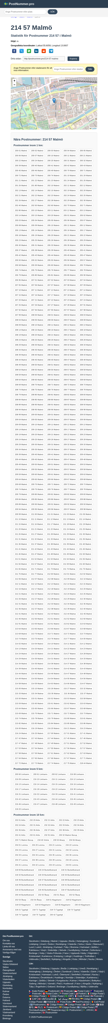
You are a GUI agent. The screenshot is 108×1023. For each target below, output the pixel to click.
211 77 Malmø (37, 574)
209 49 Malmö (21, 464)
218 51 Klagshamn (54, 900)
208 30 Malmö (37, 345)
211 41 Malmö (21, 549)
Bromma (74, 947)
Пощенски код (58, 1010)
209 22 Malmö (70, 434)
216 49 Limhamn (77, 804)
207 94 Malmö (37, 310)
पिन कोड (75, 999)
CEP (70, 996)
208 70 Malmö (37, 385)
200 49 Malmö (53, 170)
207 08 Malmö (70, 285)
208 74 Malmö (21, 390)
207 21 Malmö (37, 300)
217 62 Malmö (70, 753)
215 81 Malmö (86, 718)
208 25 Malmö (37, 340)
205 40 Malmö (70, 250)
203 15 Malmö (37, 215)
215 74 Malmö (21, 718)
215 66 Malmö (53, 708)
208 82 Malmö (70, 395)
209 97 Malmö (70, 509)
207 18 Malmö (70, 295)
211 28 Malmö (53, 534)
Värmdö (51, 983)
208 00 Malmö (37, 315)
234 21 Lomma (55, 845)
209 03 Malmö (86, 415)
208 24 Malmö (21, 340)
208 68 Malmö (86, 380)
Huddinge (78, 956)
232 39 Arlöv (78, 830)
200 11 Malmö (69, 156)
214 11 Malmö (69, 644)
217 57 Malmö (86, 748)
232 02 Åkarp (43, 895)
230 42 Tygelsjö (56, 915)
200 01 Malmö (21, 151)
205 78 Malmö (86, 270)
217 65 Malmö (37, 758)
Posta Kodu (65, 1002)
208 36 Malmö (53, 350)
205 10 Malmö (53, 225)
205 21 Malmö (70, 235)
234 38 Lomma (38, 860)
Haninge (33, 980)
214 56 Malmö (86, 678)
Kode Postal (38, 991)
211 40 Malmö (85, 544)
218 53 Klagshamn (23, 905)
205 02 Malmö (86, 215)
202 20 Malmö (86, 190)
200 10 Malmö (53, 156)
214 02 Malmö (21, 644)
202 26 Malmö (21, 200)
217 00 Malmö (53, 733)
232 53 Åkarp (20, 900)
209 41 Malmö (53, 454)
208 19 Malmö (21, 335)
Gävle (88, 944)
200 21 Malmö (86, 156)
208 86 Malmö (53, 400)
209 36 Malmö (53, 449)
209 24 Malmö (21, 439)
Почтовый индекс (37, 1010)
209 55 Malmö (37, 469)
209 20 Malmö (37, 434)
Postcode (68, 991)
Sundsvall (94, 941)
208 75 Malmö (37, 390)
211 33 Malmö (53, 539)
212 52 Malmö (70, 619)
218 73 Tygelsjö (73, 910)
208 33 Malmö (86, 345)
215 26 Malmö (53, 688)
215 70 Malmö (37, 713)
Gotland (51, 987)
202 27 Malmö (37, 200)
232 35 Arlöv (20, 830)
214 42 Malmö (70, 669)
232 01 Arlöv (20, 820)
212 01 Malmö (69, 574)
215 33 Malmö (21, 693)
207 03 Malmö (70, 280)
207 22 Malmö (53, 300)
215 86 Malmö (86, 723)
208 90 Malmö (37, 405)
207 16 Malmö (37, 295)
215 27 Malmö (70, 688)
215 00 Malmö (21, 688)
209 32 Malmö (70, 444)
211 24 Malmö (69, 529)
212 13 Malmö (53, 584)
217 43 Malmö (37, 738)
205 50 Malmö (21, 260)
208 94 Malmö (21, 410)
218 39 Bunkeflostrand (24, 885)
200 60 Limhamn (22, 774)
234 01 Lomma (21, 845)
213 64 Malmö (21, 629)
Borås (72, 941)
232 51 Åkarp (59, 895)
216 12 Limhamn (77, 779)
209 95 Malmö (37, 509)
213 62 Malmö (70, 624)
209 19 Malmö (21, 434)
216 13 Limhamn (22, 784)
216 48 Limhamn (59, 804)
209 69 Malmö (21, 484)
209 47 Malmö (70, 459)
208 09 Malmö (21, 325)
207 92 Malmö (21, 310)
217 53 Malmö (21, 748)
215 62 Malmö (70, 703)
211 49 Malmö (69, 554)
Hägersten (93, 953)
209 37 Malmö (70, 449)
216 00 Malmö (21, 728)
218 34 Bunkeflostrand (70, 875)
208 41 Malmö (53, 355)
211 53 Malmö (53, 559)
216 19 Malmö (37, 728)
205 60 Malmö (53, 265)
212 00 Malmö (53, 574)
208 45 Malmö (37, 360)
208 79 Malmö (21, 395)
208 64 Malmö (21, 380)
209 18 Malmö (86, 429)
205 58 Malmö (21, 265)
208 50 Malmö (37, 365)
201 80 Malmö (37, 185)
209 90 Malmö (37, 504)
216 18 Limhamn (40, 789)
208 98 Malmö (86, 410)
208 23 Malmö (86, 335)
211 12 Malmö (53, 519)
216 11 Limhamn (59, 779)
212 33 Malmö (53, 604)
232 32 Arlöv (49, 825)
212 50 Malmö (37, 619)
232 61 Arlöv (35, 835)
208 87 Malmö (70, 400)
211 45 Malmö (85, 549)
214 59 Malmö (37, 683)
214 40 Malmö (37, 669)
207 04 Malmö (86, 280)
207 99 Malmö (21, 315)
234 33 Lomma (21, 855)
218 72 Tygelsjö (56, 910)
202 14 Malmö (37, 190)
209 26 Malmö (53, 439)
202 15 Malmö (53, 190)
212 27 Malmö (37, 599)
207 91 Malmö (86, 305)
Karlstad (58, 947)
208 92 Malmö (70, 405)
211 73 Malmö (53, 569)
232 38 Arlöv (64, 830)
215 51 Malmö (37, 698)
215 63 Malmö (86, 703)
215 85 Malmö (70, 723)
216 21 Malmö (70, 728)
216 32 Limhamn (40, 794)
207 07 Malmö (53, 285)
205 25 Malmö (37, 240)
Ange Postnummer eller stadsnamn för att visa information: (33, 69)
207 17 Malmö (53, 295)
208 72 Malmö (70, 385)
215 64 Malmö (21, 708)
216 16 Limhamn (77, 784)
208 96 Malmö (53, 410)
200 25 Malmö (53, 161)
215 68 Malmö (86, 708)
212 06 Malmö (21, 579)
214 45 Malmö (37, 674)
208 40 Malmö (37, 355)
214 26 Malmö (53, 654)
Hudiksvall (68, 983)
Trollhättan (89, 956)
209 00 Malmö (37, 415)
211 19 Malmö (85, 524)
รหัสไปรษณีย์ (47, 999)
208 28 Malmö (86, 340)
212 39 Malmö (70, 609)
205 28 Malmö (70, 240)
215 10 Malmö (37, 688)
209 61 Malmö (53, 474)
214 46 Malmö (53, 674)
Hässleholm (84, 980)
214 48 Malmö (86, 674)
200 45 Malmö (21, 170)
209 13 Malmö (86, 424)
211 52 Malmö (37, 559)
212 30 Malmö (86, 599)
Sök (90, 69)
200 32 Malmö (86, 161)
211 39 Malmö (69, 544)
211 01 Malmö (53, 514)
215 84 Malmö (53, 723)
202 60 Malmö (53, 205)
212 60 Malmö (86, 619)
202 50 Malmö (37, 205)
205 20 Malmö (53, 235)
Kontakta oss (9, 943)
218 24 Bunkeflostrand (47, 870)
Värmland (7, 1003)
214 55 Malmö (70, 678)
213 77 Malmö (70, 639)
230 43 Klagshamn (82, 905)
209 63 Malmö (86, 474)
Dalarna (6, 997)
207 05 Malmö (21, 285)
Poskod (81, 993)
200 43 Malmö (86, 165)
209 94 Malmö (21, 509)
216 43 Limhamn (40, 799)
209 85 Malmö (37, 499)
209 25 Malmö (37, 439)
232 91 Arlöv (49, 835)
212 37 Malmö (37, 609)
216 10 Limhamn (40, 779)
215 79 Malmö (53, 718)
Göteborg (45, 941)
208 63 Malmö (86, 375)
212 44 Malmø (70, 614)
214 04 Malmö (37, 644)
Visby (42, 953)
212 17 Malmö (37, 589)
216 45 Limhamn (77, 799)
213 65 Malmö (37, 629)
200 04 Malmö (70, 151)
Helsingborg (82, 941)
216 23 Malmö (86, 728)
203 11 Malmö (53, 210)
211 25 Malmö (85, 529)
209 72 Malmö (70, 484)
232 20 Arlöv (35, 820)
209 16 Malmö (53, 429)
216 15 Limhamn (59, 784)
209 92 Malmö (70, 504)
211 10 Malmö (21, 519)
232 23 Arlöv (78, 820)
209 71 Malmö (53, 484)
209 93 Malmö (86, 504)
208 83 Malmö (86, 395)
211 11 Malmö (37, 519)
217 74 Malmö (53, 763)
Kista (74, 959)
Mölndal (83, 959)
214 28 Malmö (86, 654)
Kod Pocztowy (82, 1002)
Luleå (38, 947)
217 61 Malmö (53, 753)
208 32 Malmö (70, 345)
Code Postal (83, 996)
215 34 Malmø (37, 693)
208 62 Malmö (70, 375)
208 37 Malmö (70, 350)
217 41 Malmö (86, 733)
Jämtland (7, 1009)
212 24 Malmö (70, 594)
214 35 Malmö (37, 664)
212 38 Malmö (53, 609)
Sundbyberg (74, 950)
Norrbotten (8, 988)
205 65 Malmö (70, 265)
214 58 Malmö (21, 683)
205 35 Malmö (70, 245)
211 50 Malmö (85, 554)
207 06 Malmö (37, 285)
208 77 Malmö (70, 390)
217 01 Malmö (70, 733)
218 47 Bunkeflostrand (70, 890)
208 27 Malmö (70, 340)
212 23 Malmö (53, 594)
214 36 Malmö (53, 664)
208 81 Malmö (53, 395)
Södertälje (52, 950)
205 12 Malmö (86, 225)
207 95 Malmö (53, 310)
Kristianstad (34, 956)
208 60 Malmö (37, 375)
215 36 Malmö (70, 693)
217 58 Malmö (21, 753)
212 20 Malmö (86, 589)
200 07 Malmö (37, 156)
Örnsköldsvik (47, 977)
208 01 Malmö (53, 315)
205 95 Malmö (21, 280)
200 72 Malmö (21, 175)
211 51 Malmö (21, 559)
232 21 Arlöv (49, 820)
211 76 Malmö (21, 574)
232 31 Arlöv (35, 825)
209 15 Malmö (37, 429)
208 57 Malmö (70, 370)
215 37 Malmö (86, 693)
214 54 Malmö (53, 678)
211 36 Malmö (21, 544)
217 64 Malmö (21, 758)
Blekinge (7, 1018)
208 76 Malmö (53, 390)
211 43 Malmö (53, 549)
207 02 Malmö (53, 280)
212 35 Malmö (86, 604)
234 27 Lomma (38, 850)
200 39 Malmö (21, 165)
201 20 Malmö (86, 175)
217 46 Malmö (86, 738)
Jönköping (7, 976)
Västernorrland (9, 973)
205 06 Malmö (70, 220)
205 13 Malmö (21, 230)
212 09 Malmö (70, 579)
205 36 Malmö (86, 245)
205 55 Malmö (53, 260)
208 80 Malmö (37, 395)
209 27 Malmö (70, 439)
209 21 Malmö (53, 434)
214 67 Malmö (86, 683)
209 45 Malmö (37, 459)
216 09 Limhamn (22, 779)
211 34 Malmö (69, 539)
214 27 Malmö (70, 654)
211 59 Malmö (69, 564)
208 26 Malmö (53, 340)
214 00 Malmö (86, 639)
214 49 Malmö (21, 678)
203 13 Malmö (86, 210)
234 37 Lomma (21, 860)
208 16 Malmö (53, 330)
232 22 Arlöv (64, 820)
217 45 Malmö (70, 738)
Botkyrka (96, 980)
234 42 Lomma (38, 865)
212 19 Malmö (70, 589)
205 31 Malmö (37, 245)
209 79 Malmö (21, 494)
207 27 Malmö (53, 305)
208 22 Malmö (70, 335)
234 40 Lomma (72, 860)
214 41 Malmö (53, 669)
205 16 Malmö (70, 230)
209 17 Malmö (70, 429)
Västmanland (9, 1012)
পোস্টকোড (89, 1010)
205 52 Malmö (37, 260)
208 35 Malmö (37, 350)
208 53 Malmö (86, 365)
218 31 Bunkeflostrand (70, 870)
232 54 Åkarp (36, 900)
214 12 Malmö (86, 644)
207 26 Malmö (37, 305)
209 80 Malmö (37, 494)
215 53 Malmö (70, 698)
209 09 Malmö (21, 424)
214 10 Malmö (53, 644)
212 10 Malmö (86, 579)
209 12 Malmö (69, 424)
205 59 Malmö (37, 265)
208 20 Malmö (37, 335)
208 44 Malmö (21, 360)
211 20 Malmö (21, 529)
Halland (6, 1000)
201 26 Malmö (21, 185)
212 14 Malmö (69, 584)
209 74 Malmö (21, 489)
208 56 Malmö (53, 370)
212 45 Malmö (86, 614)
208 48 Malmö (86, 360)
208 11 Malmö (53, 325)
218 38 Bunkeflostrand (70, 880)
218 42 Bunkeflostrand (24, 890)
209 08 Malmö (86, 420)
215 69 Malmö (21, 713)
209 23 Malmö (86, 434)
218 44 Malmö (86, 763)
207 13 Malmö (69, 290)
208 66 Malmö (53, 380)
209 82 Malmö (70, 494)
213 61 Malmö (53, 624)
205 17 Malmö (86, 230)
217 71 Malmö (86, 758)
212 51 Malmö (53, 619)
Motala (99, 959)
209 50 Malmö (37, 464)
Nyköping (56, 959)
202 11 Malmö (69, 185)
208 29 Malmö (21, 345)
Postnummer (75, 1010)
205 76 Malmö (53, 270)
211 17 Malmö (53, 524)
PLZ (40, 1007)
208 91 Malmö (53, 405)
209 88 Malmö (86, 499)
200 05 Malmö (86, 151)
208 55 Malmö (37, 370)
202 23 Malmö (53, 195)
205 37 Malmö (21, 250)
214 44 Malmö (21, 674)
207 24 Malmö (86, 300)
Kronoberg (8, 1015)
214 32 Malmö (70, 659)
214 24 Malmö (21, 654)
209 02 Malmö (70, 415)
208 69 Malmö (21, 385)
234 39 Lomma (55, 860)
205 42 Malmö (21, 255)
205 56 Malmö (70, 260)
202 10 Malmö (53, 185)
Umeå (43, 944)
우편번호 (51, 1002)
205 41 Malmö (86, 250)
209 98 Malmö (86, 509)
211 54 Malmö (69, 559)
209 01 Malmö (53, 415)
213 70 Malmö (37, 634)
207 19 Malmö (86, 295)
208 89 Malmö (21, 405)
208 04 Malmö (21, 320)
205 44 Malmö (53, 255)
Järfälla (94, 947)
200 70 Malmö (70, 170)
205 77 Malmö (70, 270)
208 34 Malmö (21, 350)
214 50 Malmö (37, 678)
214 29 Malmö (21, 659)
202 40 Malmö (21, 205)
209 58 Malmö (86, 469)
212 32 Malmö (37, 604)
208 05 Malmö (37, 320)
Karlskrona (47, 956)
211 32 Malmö (37, 539)
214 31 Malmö (53, 659)
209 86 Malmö (53, 499)
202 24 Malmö (70, 195)
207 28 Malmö (70, 305)
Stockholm (8, 961)
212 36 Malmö (21, 609)
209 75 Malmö (37, 489)
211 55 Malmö (85, 559)
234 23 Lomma (21, 850)
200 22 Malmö (21, 161)
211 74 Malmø (69, 569)
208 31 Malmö (53, 345)
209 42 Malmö (70, 454)
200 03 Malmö (53, 151)
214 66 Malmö (70, 683)
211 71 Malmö (37, 569)
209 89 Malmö (21, 504)
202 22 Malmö (37, 195)
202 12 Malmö (86, 185)
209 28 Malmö (86, 439)
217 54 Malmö (37, 748)
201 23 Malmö (53, 180)
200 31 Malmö (70, 161)
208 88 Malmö (86, 400)
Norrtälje (70, 977)
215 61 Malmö (53, 703)
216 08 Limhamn (77, 774)
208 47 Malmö (70, 360)
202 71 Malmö (86, 205)
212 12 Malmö (37, 584)
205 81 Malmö (53, 275)
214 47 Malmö (70, 674)
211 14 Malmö (85, 519)
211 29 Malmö (69, 534)
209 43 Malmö (86, 454)
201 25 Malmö (86, 180)
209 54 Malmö (21, 469)
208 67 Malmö (70, 380)
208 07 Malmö (70, 320)
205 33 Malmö (53, 245)
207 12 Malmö (53, 290)
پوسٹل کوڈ (62, 999)
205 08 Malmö (21, 225)
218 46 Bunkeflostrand (47, 890)
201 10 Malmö (70, 175)
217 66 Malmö (53, 758)
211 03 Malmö (69, 514)
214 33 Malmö (86, 659)
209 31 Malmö (53, 444)
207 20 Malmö (21, 300)
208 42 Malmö (70, 355)
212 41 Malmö (21, 614)
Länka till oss (9, 946)
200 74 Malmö (53, 175)
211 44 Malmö (69, 549)
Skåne (6, 967)
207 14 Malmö (86, 290)
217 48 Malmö (37, 743)
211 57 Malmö (37, 564)
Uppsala (7, 982)
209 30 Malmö (37, 444)
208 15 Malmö (37, 330)
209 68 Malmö (86, 479)
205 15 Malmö (53, 230)
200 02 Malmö (37, 151)
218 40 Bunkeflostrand (47, 885)
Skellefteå (45, 959)
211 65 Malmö (21, 569)
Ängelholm (41, 987)
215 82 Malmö (21, 723)
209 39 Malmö (21, 454)
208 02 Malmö (70, 315)
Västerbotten (8, 979)
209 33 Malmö (86, 444)
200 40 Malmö (37, 165)
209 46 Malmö (53, 459)
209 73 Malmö (86, 484)
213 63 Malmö (86, 624)
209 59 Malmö (21, 474)
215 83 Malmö (37, 723)
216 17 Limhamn (22, 789)
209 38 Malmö (86, 449)
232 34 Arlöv (78, 825)
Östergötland (9, 970)
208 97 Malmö (70, 410)
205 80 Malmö (37, 275)
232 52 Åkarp (74, 895)
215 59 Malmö (21, 703)
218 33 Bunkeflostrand (47, 875)
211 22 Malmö (53, 529)
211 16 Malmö (37, 524)
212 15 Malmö (86, 584)
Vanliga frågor (9, 952)
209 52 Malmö (70, 464)
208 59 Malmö (21, 375)
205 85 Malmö (70, 275)
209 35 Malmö (37, 449)
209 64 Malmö (21, 479)
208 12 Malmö (69, 325)
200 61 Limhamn (40, 774)
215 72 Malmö (70, 713)
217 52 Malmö (86, 743)
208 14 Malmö (21, 330)
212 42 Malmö (37, 614)
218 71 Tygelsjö (39, 910)
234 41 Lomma (21, 865)
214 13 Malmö (21, 649)
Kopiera (73, 59)
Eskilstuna (34, 950)
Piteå (59, 983)
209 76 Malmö (53, 489)
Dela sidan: (16, 59)
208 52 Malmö (70, 365)
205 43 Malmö (37, 255)
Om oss (6, 940)
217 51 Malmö (70, 743)
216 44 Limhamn (59, 799)
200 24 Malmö (37, 161)
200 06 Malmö (21, 156)
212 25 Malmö (86, 594)
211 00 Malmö (37, 514)
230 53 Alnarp (59, 840)
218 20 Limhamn (22, 809)
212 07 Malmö (37, 579)
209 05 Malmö (37, 420)
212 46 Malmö (21, 619)
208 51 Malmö (53, 365)
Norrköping (61, 944)
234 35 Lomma (55, 855)
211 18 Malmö (69, 524)
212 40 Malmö (86, 609)
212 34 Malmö (70, 604)
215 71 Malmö (53, 713)
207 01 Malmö (37, 280)
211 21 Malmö (37, 529)
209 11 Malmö (53, 424)
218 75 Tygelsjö (39, 915)
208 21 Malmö (53, 335)
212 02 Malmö (86, 574)
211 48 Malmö (53, 554)
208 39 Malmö (21, 355)
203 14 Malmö (21, 215)
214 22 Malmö (70, 649)
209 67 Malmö (70, 479)
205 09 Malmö (37, 225)
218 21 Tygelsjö (21, 910)
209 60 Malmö (37, 474)
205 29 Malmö (86, 240)
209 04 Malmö (21, 420)
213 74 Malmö (21, 639)
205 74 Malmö (21, 270)
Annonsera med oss (12, 949)
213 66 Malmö (53, 629)
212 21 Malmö (21, 594)
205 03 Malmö (21, 220)
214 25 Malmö (37, 654)
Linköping (33, 944)
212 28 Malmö (53, 599)
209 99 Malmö (21, 514)
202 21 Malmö (21, 195)
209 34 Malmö (21, 449)
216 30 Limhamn (77, 789)
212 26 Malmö (21, 599)
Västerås (72, 944)
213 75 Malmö (37, 639)
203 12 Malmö (69, 210)
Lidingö (68, 956)
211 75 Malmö (85, 569)
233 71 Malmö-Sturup (24, 840)
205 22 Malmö (86, 235)
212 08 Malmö (53, 579)
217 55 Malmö (53, 748)
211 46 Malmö (21, 554)
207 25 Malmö (21, 305)
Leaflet (94, 128)
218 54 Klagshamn (43, 905)
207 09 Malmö (86, 285)
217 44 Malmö (53, 738)
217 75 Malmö (70, 763)
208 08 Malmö (86, 320)
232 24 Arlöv (20, 825)
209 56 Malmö (53, 469)
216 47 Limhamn (40, 804)
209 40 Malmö (37, 454)
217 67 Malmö (70, 758)
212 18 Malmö (53, 589)
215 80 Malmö (70, 718)
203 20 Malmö (53, 215)
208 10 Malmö (37, 325)
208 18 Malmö (86, 330)
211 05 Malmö (85, 514)
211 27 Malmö (37, 534)
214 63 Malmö (53, 683)
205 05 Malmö (53, 220)
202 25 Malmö (86, 195)
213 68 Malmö (86, 629)
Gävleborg (7, 985)
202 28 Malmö (53, 200)
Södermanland (9, 1006)
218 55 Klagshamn (62, 905)
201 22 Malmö (37, 180)
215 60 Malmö (37, 703)
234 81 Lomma (72, 865)
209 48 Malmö (86, 459)
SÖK (52, 12)
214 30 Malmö (37, 659)
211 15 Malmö (21, 524)
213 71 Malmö (53, 634)
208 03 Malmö (86, 315)
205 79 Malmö (21, 275)
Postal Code (83, 991)
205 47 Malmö (86, 255)
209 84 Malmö (21, 499)
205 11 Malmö (69, 225)
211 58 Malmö (53, 564)
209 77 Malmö (70, 489)
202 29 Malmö (70, 200)
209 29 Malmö (21, 444)
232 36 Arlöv (35, 830)
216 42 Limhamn (22, 799)
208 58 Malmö (86, 370)
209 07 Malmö (70, 420)
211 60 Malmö (85, 564)
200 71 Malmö (86, 170)
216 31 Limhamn (22, 794)
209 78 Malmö (86, 489)
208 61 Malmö (53, 375)
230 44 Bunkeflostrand (24, 895)
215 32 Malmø (86, 688)
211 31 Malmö (21, 539)
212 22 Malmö (37, 594)
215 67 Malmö (70, 708)
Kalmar (6, 991)
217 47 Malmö (21, 743)
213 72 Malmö (70, 634)
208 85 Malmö (37, 400)
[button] (54, 100)
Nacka (91, 959)
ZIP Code (90, 1004)
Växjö (43, 950)
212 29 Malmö (70, 599)
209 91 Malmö (53, 504)
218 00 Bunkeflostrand (24, 870)
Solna (81, 944)
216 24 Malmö (21, 733)
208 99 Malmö (21, 415)
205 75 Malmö (37, 270)
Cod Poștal (99, 1002)
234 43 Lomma (55, 865)
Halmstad (84, 947)
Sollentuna (95, 950)
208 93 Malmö (86, 405)
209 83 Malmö (86, 494)
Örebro (6, 994)
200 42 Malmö (70, 165)
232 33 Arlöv (64, 825)
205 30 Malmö (21, 245)
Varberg (32, 983)
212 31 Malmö (21, 604)
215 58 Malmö (86, 698)
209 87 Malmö (70, 499)
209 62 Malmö (70, 474)
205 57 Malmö (86, 260)
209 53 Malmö (86, 464)
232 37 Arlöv (49, 830)
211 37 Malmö (37, 544)
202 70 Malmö (70, 205)
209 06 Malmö (53, 420)
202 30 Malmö (86, 200)
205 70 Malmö (86, 265)
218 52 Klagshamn (73, 900)
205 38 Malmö (37, 250)
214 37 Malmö (70, 664)
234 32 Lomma (72, 850)
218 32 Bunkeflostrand (24, 875)
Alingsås (66, 959)
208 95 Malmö (37, 410)
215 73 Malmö (86, 713)
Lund (31, 947)
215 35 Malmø (54, 693)
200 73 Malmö (37, 175)
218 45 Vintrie (43, 840)
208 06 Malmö (53, 320)
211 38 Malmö (53, 544)
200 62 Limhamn (59, 774)
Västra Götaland (10, 964)
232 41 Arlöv (20, 835)
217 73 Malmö (37, 763)
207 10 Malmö (21, 290)
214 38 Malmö (86, 664)
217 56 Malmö (70, 748)
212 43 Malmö (53, 614)
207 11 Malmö (37, 290)
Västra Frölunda (54, 953)
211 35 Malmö (85, 539)
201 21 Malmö (21, 180)
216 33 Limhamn (59, 794)
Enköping (58, 956)
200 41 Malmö (53, 165)
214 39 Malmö (21, 669)
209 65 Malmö (37, 479)
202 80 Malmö (21, 210)
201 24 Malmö (70, 180)
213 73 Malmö (86, 634)
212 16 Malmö (21, 589)
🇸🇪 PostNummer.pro (19, 4)
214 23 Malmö (86, 649)
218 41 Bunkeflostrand (70, 885)
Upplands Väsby (78, 953)
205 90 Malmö (86, 275)
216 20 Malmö (53, 728)
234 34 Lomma (38, 855)
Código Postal (97, 993)
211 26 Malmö (21, 534)
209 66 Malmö (53, 479)
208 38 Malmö (86, 350)
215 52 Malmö (53, 698)
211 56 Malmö (21, 564)
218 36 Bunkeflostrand (24, 880)
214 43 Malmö (86, 669)
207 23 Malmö (70, 300)
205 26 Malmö (53, 240)
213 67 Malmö (70, 629)
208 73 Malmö (86, 385)
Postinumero (39, 1004)
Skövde (62, 950)
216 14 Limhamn (40, 784)
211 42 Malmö (37, 549)
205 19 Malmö (37, 235)
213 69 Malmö (21, 634)
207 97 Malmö (70, 310)
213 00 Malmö (37, 624)
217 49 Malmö (53, 743)
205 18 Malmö (21, 235)
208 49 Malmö (21, 365)
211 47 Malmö (37, 554)
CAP (34, 999)
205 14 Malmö (37, 230)
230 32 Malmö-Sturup (68, 835)
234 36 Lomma (72, 855)
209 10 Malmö (37, 424)
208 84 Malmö (21, 400)
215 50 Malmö (21, 698)
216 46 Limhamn (22, 804)
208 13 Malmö (86, 325)
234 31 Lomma (55, 850)
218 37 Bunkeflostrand (47, 880)
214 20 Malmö (37, 649)
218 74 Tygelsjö (21, 915)
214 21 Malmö (53, 649)
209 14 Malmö (21, 429)
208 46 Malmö (53, 360)
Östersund (98, 944)
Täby (66, 947)
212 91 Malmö (21, 624)
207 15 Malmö (21, 295)
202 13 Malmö (21, 190)
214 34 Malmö (21, 664)
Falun (66, 953)
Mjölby (83, 987)
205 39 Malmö (53, 250)
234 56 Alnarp (75, 840)
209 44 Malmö (21, 459)
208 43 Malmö (86, 355)
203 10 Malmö (37, 210)
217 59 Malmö (37, 753)
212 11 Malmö (21, 584)
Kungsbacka (62, 980)
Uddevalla (34, 959)
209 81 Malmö (53, 494)
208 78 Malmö (86, 390)
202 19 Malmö (70, 190)
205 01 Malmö (70, 215)
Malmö (54, 941)
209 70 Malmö (37, 484)
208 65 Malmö (37, 380)
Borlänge (33, 953)
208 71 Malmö (53, 385)
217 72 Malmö (21, 763)
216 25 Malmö (37, 733)
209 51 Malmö (53, 464)
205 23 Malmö (21, 240)
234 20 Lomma (38, 845)
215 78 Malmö (37, 718)
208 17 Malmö (70, 330)
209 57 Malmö (70, 469)
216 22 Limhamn (59, 789)
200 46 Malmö (37, 170)
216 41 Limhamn (77, 794)
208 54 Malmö (21, 370)
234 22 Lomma (72, 845)
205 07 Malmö (86, 220)
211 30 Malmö (85, 534)
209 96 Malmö (53, 509)
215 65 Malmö (37, 708)
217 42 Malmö (21, 738)
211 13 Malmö (69, 519)
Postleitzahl (53, 991)
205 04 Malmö (37, 220)
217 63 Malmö (86, 753)
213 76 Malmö (53, 639)
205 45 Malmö (70, 255)
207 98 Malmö (86, 310)
